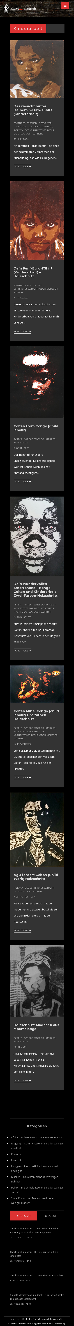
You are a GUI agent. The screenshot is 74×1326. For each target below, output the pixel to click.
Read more (21, 166)
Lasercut (16, 1160)
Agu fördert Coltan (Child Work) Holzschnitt (36, 877)
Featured (20, 123)
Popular (24, 1215)
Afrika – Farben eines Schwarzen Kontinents (36, 1137)
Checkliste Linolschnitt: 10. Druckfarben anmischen (36, 1275)
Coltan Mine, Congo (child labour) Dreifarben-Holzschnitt (36, 715)
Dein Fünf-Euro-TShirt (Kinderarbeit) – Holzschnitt (33, 272)
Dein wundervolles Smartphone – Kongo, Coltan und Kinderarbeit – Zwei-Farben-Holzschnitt (36, 590)
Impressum (15, 1319)
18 (30, 1237)
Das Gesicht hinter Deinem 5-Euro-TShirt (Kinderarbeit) (33, 110)
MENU (65, 5)
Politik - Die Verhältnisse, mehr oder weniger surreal (36, 289)
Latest (51, 1215)
